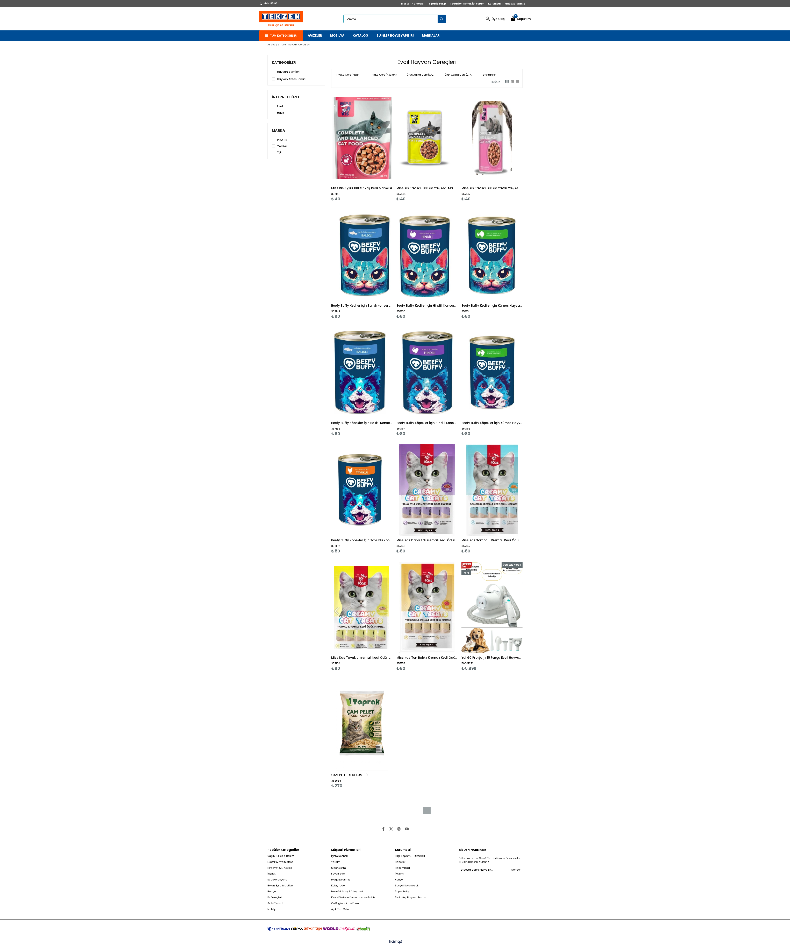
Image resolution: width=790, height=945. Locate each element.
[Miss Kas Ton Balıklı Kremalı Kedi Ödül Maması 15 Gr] (427, 607)
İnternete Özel (286, 97)
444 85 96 (271, 3)
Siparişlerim (338, 868)
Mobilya (272, 909)
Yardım (335, 862)
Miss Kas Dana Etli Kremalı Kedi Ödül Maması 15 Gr (427, 540)
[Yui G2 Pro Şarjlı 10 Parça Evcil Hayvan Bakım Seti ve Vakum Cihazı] (492, 607)
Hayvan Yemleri (288, 71)
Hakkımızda (402, 868)
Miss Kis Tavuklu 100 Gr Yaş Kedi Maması (427, 188)
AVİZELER (315, 35)
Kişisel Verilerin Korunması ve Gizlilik (353, 897)
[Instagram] (399, 829)
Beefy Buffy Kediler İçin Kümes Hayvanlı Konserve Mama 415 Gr (492, 305)
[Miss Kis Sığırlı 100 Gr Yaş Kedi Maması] (361, 138)
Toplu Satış (402, 891)
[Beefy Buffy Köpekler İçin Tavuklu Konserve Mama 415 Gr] (361, 490)
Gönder (515, 869)
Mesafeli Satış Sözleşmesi (347, 891)
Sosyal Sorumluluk (406, 885)
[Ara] (442, 19)
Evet (280, 106)
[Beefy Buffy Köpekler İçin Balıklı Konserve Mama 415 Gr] (361, 372)
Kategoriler (284, 62)
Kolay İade (338, 885)
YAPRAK (282, 146)
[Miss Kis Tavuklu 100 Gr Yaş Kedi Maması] (427, 138)
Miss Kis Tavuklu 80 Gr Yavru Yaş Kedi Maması (492, 188)
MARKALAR (431, 35)
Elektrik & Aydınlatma (280, 862)
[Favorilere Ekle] (361, 146)
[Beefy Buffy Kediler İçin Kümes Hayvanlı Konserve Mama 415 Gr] (492, 255)
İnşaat (271, 873)
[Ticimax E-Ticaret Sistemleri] (395, 942)
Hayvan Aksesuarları (291, 79)
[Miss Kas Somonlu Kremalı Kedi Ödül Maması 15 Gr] (492, 490)
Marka (278, 130)
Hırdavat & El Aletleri (279, 868)
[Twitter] (391, 829)
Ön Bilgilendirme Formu (345, 903)
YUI (279, 152)
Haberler (400, 862)
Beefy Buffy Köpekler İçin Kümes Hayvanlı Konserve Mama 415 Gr (492, 423)
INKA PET (283, 139)
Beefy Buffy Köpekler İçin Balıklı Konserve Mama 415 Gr (361, 423)
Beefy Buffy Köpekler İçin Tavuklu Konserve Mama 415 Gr (361, 540)
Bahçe (271, 891)
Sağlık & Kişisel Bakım (280, 856)
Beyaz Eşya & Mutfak (280, 885)
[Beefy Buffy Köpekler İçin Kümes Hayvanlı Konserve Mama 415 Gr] (492, 372)
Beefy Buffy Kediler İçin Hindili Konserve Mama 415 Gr (427, 305)
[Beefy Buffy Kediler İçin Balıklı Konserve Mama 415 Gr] (361, 255)
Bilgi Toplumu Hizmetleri (410, 856)
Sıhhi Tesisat (275, 903)
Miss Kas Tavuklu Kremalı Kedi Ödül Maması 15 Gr (361, 657)
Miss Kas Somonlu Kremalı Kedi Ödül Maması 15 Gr (492, 540)
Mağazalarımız (515, 4)
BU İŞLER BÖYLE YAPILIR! (395, 35)
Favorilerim (338, 873)
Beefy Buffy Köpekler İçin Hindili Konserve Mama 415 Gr (427, 423)
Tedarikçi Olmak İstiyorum (467, 4)
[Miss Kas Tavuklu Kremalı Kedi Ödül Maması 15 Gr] (361, 607)
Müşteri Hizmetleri (413, 4)
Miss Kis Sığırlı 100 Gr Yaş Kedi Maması (361, 188)
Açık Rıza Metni (340, 909)
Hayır (280, 112)
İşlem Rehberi (339, 856)
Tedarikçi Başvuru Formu (410, 897)
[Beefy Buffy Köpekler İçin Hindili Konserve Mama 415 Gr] (427, 372)
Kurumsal (494, 4)
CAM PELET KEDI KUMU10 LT (351, 775)
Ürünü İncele (376, 146)
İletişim (399, 873)
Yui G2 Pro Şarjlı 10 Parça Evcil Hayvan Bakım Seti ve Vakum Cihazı (492, 657)
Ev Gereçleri (274, 897)
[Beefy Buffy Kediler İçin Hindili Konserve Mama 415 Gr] (427, 255)
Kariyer (399, 879)
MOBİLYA (337, 35)
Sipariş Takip (437, 4)
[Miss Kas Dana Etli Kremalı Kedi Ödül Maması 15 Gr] (427, 490)
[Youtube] (407, 829)
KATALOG (360, 35)
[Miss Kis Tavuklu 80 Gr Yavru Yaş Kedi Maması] (492, 138)
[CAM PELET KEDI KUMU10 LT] (361, 725)
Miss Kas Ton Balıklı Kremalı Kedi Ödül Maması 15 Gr (427, 657)
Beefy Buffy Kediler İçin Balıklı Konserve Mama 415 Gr (361, 305)
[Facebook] (383, 829)
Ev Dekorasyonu (277, 879)
